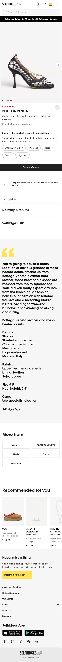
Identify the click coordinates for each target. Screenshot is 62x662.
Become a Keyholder (14, 574)
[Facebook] (4, 643)
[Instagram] (12, 643)
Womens (16, 445)
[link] (12, 534)
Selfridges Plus (13, 223)
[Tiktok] (20, 643)
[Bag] (50, 4)
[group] (31, 523)
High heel (12, 199)
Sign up (53, 19)
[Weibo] (37, 643)
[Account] (38, 4)
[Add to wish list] (57, 107)
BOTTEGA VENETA (15, 111)
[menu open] (57, 4)
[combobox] (33, 12)
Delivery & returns (15, 210)
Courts (46, 454)
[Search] (5, 12)
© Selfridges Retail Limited (31, 657)
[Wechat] (29, 643)
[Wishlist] (44, 4)
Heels (16, 454)
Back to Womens (31, 167)
